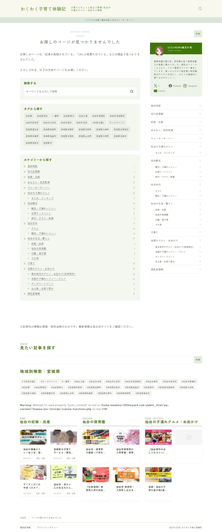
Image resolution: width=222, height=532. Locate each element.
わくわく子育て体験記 (43, 8)
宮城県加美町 (67, 129)
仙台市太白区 (49, 122)
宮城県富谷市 (32, 129)
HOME (23, 517)
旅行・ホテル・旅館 (83, 218)
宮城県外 (47, 142)
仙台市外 (81, 223)
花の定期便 (81, 171)
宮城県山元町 (85, 136)
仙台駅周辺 (42, 115)
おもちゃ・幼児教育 (81, 182)
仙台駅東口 (69, 115)
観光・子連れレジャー (83, 208)
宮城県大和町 (102, 136)
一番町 (55, 115)
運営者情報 (25, 527)
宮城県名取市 (120, 136)
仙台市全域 (81, 122)
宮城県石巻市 (67, 136)
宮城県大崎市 (102, 129)
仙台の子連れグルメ (81, 192)
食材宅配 (81, 166)
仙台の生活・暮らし (81, 238)
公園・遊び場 (83, 253)
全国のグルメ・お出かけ (81, 268)
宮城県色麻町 (49, 129)
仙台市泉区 (66, 122)
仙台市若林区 (32, 122)
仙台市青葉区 (98, 115)
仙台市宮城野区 (117, 115)
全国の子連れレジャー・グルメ (83, 278)
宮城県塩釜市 (49, 136)
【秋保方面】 (98, 122)
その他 (83, 258)
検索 (198, 34)
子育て (81, 263)
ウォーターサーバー (81, 187)
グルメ (83, 228)
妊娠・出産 (81, 176)
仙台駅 (29, 115)
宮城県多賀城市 (121, 129)
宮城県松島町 (32, 136)
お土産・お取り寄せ (83, 288)
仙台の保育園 (83, 248)
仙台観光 (81, 203)
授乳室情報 (81, 293)
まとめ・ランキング (83, 198)
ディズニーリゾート (83, 283)
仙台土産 (83, 115)
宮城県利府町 (85, 129)
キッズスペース (117, 122)
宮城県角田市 (32, 142)
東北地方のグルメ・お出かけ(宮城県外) (83, 273)
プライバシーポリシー (47, 527)
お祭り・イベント (83, 213)
